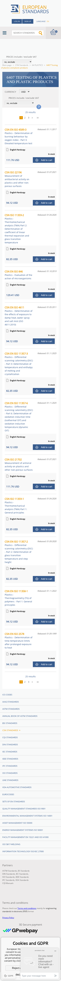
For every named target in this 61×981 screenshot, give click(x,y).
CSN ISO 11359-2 (17, 228)
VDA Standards (22, 880)
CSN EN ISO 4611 (18, 316)
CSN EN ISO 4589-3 (18, 136)
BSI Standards (9, 723)
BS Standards (24, 870)
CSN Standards (21, 65)
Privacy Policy (8, 917)
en (48, 21)
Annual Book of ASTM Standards (19, 716)
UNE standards (10, 780)
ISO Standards (10, 773)
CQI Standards (10, 737)
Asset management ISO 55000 (17, 822)
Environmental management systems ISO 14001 (27, 815)
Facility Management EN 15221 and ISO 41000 (25, 837)
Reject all (17, 968)
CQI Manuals (7, 883)
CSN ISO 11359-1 (16, 505)
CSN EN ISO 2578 (18, 640)
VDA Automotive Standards (16, 787)
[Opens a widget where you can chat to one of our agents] (39, 963)
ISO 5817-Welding (11, 844)
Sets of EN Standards (13, 801)
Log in (17, 21)
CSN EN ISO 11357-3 (19, 364)
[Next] (33, 117)
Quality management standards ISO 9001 (24, 808)
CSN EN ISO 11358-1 (18, 597)
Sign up (27, 21)
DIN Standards (10, 744)
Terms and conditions (27, 908)
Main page (7, 65)
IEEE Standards (10, 758)
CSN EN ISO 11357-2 (19, 552)
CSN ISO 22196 (17, 179)
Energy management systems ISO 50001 (22, 830)
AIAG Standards (10, 701)
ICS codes (7, 694)
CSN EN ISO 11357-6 (19, 416)
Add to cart (46, 160)
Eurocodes (8, 794)
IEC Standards (9, 751)
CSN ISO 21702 (19, 464)
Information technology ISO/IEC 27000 (23, 851)
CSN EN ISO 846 (18, 275)
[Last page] (39, 117)
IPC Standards (9, 765)
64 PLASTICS (37, 65)
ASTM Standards (11, 708)
